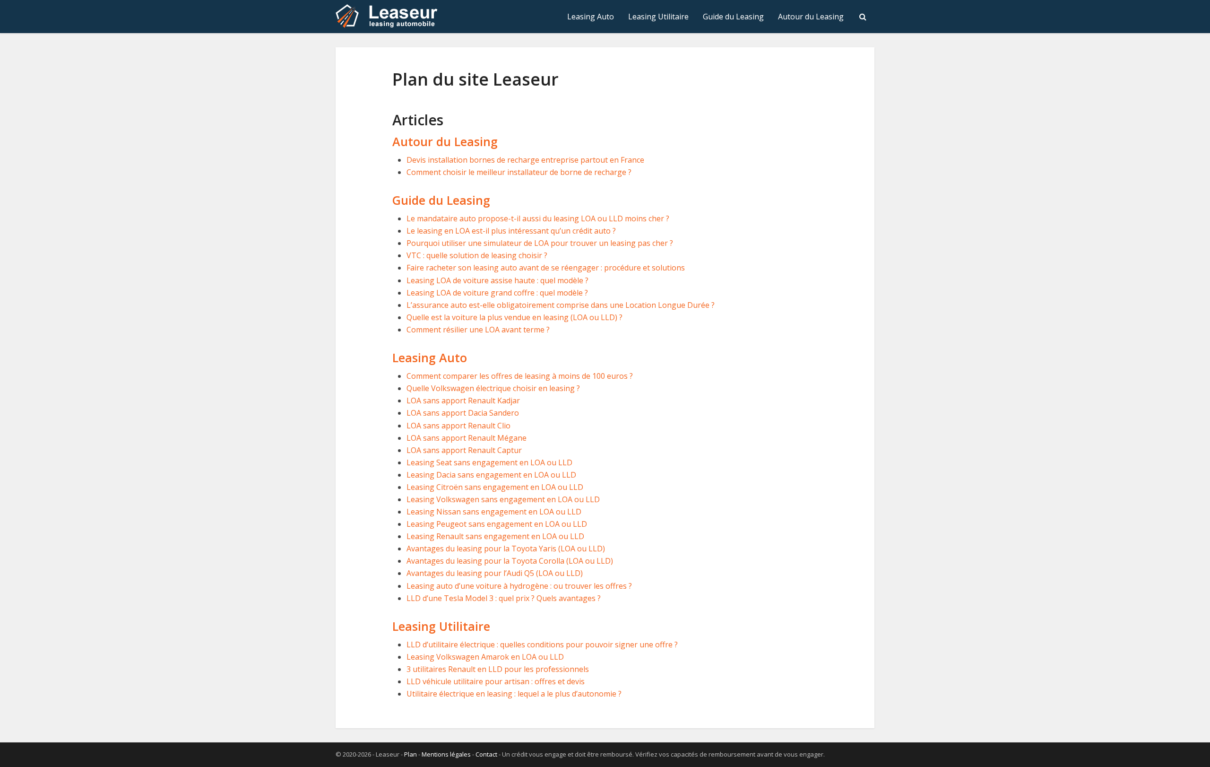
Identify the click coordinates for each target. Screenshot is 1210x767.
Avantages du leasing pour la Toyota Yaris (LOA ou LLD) (505, 548)
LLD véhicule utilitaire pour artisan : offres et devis (495, 681)
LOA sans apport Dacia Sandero (462, 413)
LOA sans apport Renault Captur (464, 450)
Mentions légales (446, 754)
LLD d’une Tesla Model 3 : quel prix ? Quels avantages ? (503, 598)
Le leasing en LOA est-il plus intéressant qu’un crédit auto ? (511, 231)
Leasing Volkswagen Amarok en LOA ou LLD (485, 657)
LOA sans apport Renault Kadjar (463, 400)
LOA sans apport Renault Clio (458, 425)
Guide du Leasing (733, 16)
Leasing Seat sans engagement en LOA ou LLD (489, 462)
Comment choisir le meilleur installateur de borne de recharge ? (518, 172)
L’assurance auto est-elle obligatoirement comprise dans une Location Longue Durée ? (560, 305)
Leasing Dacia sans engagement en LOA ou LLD (491, 475)
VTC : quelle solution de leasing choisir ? (476, 255)
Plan (410, 754)
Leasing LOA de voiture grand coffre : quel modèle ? (497, 293)
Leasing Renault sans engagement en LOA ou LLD (495, 536)
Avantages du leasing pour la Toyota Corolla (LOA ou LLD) (509, 561)
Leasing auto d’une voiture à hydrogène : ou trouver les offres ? (519, 586)
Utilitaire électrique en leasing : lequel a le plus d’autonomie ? (514, 694)
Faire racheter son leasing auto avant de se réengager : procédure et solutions (545, 267)
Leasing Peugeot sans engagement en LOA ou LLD (496, 524)
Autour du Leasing (811, 16)
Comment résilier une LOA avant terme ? (478, 329)
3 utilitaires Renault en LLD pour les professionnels (497, 669)
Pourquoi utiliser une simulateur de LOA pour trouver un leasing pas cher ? (539, 243)
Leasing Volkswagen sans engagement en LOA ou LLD (503, 499)
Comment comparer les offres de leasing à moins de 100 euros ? (519, 376)
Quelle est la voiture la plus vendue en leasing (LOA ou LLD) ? (514, 317)
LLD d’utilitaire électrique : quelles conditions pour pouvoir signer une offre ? (542, 644)
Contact (486, 754)
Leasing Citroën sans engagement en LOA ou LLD (494, 487)
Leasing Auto (590, 16)
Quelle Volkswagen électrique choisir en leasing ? (493, 388)
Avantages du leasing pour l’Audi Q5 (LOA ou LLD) (494, 573)
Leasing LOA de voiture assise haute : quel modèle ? (497, 280)
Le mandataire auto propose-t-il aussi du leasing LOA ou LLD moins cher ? (537, 218)
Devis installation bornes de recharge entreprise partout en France (525, 160)
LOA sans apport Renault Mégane (466, 438)
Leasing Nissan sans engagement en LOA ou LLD (493, 511)
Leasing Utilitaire (658, 16)
